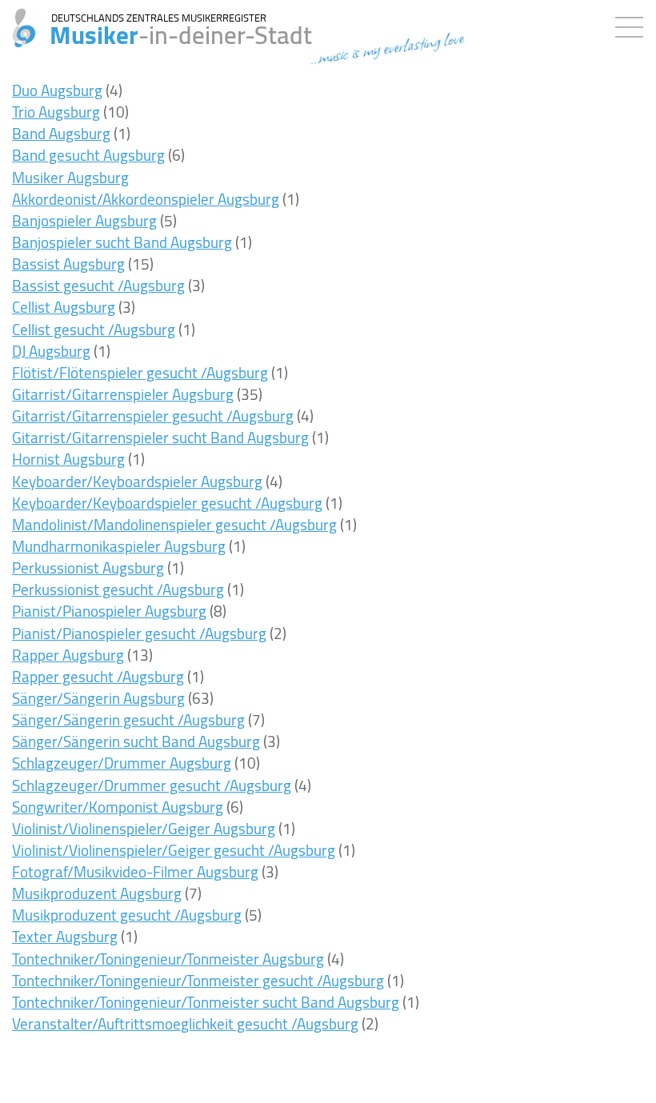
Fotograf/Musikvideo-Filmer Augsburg (135, 871)
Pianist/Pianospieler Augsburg (109, 611)
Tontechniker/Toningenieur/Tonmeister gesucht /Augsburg (198, 980)
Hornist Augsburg (68, 459)
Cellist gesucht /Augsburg (93, 329)
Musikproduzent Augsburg (97, 893)
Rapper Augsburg (68, 655)
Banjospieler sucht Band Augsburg (122, 242)
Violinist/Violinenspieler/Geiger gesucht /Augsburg (173, 850)
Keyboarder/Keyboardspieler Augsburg (137, 481)
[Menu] (633, 24)
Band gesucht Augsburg (88, 155)
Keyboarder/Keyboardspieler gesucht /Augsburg (167, 503)
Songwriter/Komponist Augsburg (117, 807)
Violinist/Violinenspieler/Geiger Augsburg (143, 828)
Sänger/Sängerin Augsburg (98, 698)
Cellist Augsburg (63, 307)
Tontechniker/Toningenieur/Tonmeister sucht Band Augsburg (205, 1002)
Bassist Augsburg (68, 264)
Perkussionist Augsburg (88, 567)
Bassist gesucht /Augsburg (98, 285)
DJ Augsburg (51, 351)
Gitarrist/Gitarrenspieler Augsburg (123, 394)
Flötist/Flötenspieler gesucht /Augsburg (140, 372)
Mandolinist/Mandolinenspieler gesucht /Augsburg (174, 524)
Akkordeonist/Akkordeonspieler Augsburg (145, 199)
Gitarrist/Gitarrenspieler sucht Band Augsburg (160, 437)
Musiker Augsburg (70, 177)
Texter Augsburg (65, 936)
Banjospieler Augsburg (84, 220)
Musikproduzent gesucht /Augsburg (127, 915)
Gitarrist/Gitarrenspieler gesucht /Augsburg (153, 416)
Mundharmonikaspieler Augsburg (119, 546)
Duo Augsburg (57, 90)
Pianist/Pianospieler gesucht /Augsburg (139, 633)
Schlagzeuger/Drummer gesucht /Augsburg (151, 785)
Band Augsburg (61, 133)
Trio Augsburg (56, 112)
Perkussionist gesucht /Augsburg (118, 589)
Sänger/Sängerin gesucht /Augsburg (128, 719)
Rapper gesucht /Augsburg (98, 676)
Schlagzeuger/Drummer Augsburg (121, 763)
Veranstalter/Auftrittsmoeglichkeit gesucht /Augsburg (185, 1023)
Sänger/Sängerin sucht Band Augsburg (136, 741)
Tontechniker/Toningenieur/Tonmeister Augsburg (168, 959)
